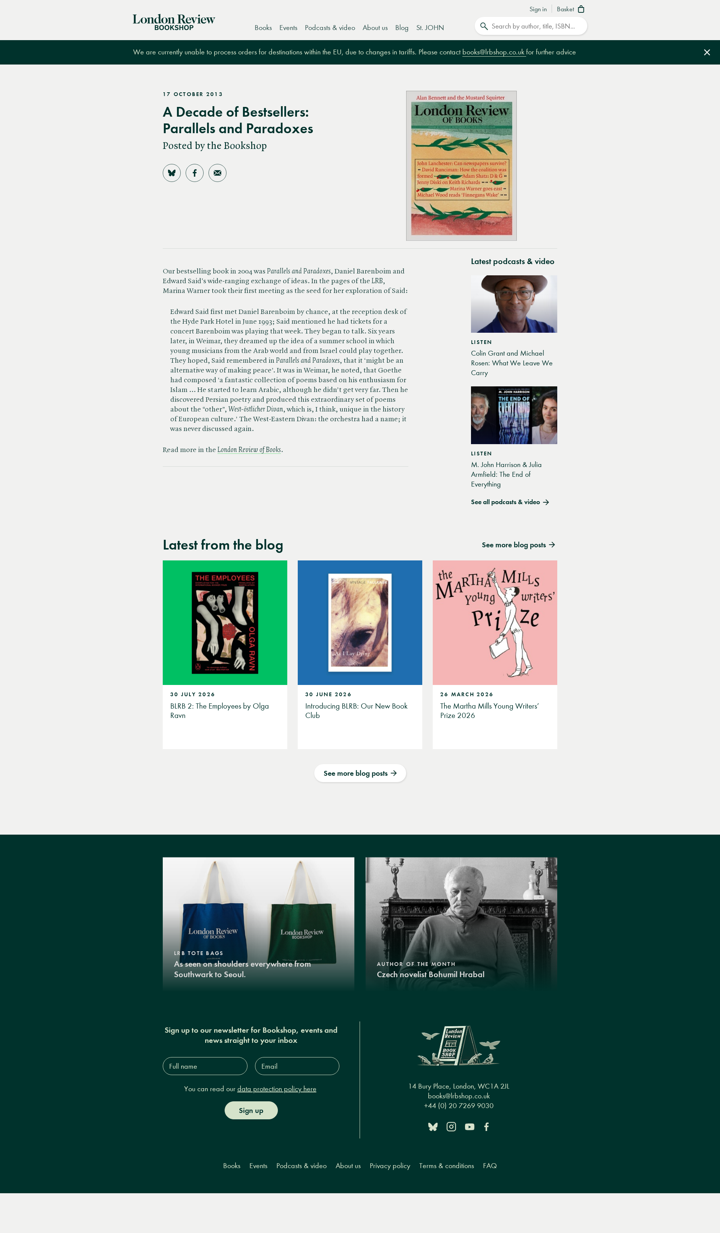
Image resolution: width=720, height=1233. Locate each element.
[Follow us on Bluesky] (433, 1126)
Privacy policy (390, 1165)
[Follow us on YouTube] (469, 1126)
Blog (402, 27)
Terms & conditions (446, 1165)
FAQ (490, 1165)
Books (263, 27)
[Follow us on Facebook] (486, 1126)
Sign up (251, 1110)
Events (288, 27)
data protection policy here (276, 1088)
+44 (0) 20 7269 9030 (459, 1105)
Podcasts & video (330, 27)
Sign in (538, 9)
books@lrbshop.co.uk (494, 52)
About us (375, 27)
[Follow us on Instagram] (451, 1126)
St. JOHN (430, 27)
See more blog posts (356, 773)
